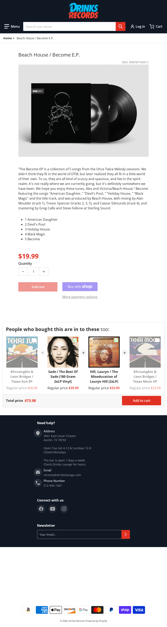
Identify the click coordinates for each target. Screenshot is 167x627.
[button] (12, 26)
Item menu (9, 561)
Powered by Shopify (96, 620)
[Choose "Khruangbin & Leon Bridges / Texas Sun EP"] (34, 340)
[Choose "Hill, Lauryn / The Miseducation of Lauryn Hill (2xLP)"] (116, 340)
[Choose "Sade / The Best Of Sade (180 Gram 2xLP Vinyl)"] (75, 340)
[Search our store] (120, 26)
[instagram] (64, 509)
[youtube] (52, 509)
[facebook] (41, 509)
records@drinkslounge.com (62, 475)
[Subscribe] (125, 534)
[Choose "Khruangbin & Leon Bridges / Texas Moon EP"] (157, 340)
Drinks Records (77, 620)
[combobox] (74, 26)
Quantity (25, 263)
